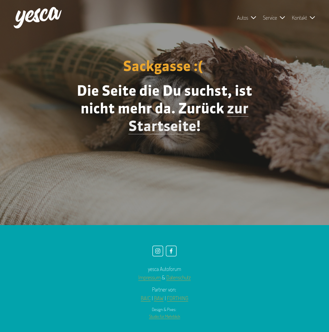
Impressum (149, 277)
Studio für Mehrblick (164, 316)
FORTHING (177, 298)
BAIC (146, 298)
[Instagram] (157, 251)
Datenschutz (178, 277)
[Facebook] (171, 251)
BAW (159, 298)
